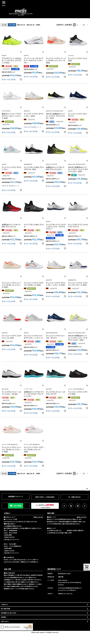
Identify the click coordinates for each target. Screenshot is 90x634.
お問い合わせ (5, 621)
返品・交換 (7, 569)
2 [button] (77, 24)
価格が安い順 (21, 25)
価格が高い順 (30, 25)
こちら (26, 582)
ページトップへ (87, 489)
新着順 (38, 25)
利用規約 (3, 617)
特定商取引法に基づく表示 (8, 613)
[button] (87, 24)
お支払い (7, 513)
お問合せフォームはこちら (65, 593)
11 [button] (84, 24)
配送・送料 (50, 513)
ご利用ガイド (4, 604)
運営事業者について (54, 569)
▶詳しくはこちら (38, 517)
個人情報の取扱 (5, 609)
